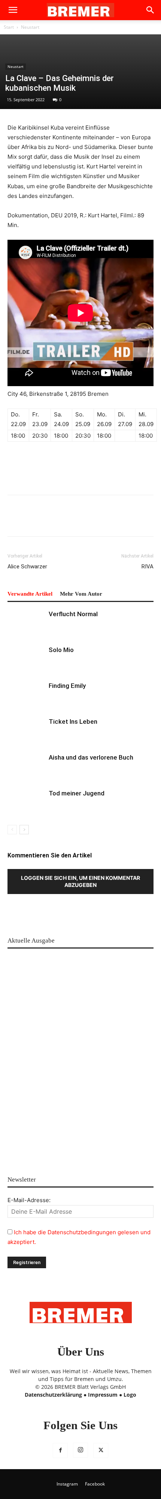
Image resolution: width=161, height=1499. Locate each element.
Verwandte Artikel (29, 594)
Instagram (67, 1484)
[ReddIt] (66, 520)
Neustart (30, 27)
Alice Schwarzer (27, 566)
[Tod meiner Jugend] (26, 802)
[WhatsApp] (49, 520)
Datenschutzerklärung (53, 1394)
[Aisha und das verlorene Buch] (26, 766)
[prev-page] (12, 829)
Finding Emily (67, 685)
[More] (136, 520)
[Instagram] (80, 1450)
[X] (100, 1450)
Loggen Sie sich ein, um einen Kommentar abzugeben (80, 881)
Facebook (95, 1484)
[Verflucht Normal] (26, 623)
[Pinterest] (32, 520)
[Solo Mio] (26, 658)
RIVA (148, 566)
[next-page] (24, 829)
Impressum (103, 1394)
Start (9, 27)
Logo (130, 1394)
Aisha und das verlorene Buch (91, 757)
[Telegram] (118, 520)
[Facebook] (14, 520)
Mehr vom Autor (81, 594)
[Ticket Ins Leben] (26, 730)
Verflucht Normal (73, 614)
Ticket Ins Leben (73, 721)
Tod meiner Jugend (76, 793)
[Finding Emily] (26, 694)
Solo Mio (61, 650)
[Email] (83, 520)
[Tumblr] (101, 520)
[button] (13, 10)
